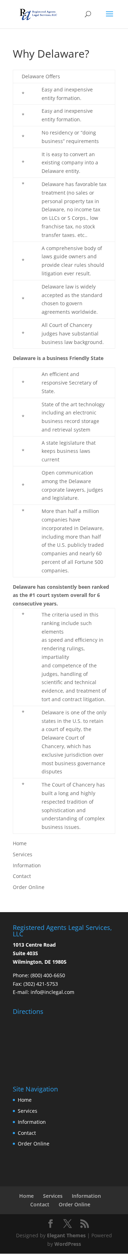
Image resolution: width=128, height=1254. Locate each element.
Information (27, 865)
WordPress (67, 1243)
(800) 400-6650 (48, 975)
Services (22, 854)
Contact (22, 876)
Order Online (28, 887)
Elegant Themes (66, 1235)
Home (20, 843)
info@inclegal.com (52, 992)
